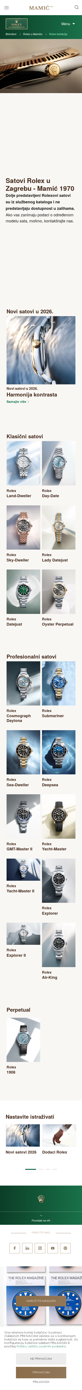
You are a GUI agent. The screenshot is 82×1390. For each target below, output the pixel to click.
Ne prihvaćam (41, 1359)
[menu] (6, 7)
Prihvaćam (41, 1372)
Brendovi (11, 34)
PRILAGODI (41, 1382)
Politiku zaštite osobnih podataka (41, 1346)
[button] (30, 1169)
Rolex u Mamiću (33, 34)
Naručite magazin (41, 1301)
